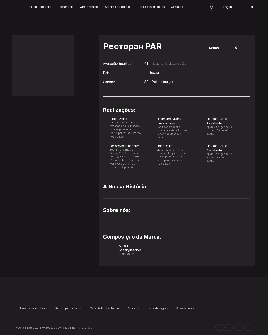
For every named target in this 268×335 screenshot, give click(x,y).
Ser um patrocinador (118, 6)
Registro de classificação (169, 63)
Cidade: (109, 82)
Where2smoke (89, 6)
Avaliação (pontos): (118, 63)
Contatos (177, 6)
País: (106, 73)
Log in (227, 7)
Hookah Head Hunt (39, 6)
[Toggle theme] (211, 7)
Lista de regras (158, 308)
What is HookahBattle (104, 308)
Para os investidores (151, 6)
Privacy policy (185, 308)
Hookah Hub (65, 6)
